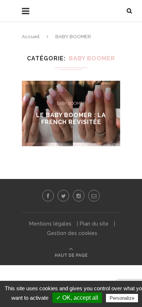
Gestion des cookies (72, 233)
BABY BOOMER (71, 103)
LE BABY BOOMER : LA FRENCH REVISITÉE (71, 118)
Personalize (122, 298)
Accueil (31, 36)
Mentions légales (50, 224)
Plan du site (94, 224)
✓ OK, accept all (77, 298)
